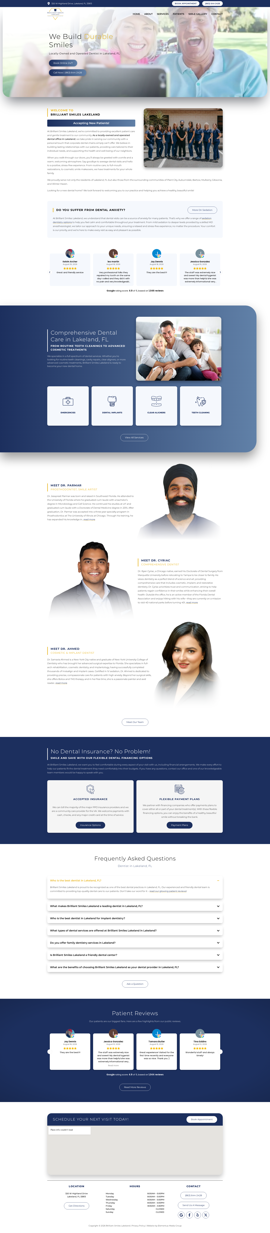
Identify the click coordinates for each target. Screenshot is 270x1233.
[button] (220, 272)
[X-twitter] (205, 1215)
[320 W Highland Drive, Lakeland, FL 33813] (48, 3)
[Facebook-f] (189, 1215)
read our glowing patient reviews (167, 891)
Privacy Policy (138, 1226)
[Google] (181, 1215)
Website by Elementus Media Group (164, 1226)
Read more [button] (200, 1065)
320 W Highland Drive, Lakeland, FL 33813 (71, 3)
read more (89, 519)
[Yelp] (197, 1215)
